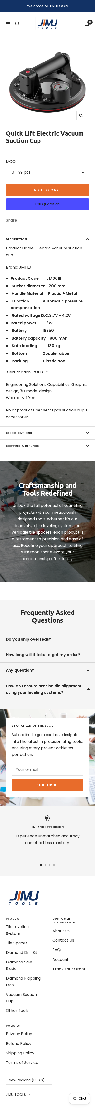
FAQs (57, 950)
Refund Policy (18, 1043)
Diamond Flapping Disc (23, 982)
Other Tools (17, 1010)
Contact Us (63, 940)
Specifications (19, 433)
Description (16, 239)
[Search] (17, 24)
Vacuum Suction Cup (21, 998)
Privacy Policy (19, 1034)
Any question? (20, 670)
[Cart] (86, 24)
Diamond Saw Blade (19, 965)
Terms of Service (22, 1062)
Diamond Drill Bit (21, 952)
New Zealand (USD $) (27, 1080)
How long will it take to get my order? (43, 655)
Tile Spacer (16, 943)
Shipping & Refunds (22, 446)
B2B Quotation (47, 204)
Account (60, 959)
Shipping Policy (20, 1053)
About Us (61, 931)
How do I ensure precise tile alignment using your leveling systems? (44, 689)
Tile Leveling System (17, 930)
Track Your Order (69, 969)
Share (11, 220)
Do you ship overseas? (28, 639)
